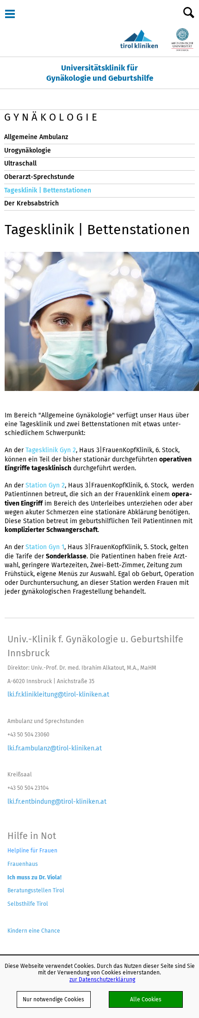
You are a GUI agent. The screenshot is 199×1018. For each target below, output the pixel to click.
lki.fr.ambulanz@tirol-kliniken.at (54, 748)
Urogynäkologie (27, 150)
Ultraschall (20, 163)
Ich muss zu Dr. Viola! (34, 877)
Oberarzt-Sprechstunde (39, 177)
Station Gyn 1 (44, 547)
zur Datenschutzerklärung (102, 979)
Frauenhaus (22, 864)
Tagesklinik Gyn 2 (50, 450)
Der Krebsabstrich (31, 203)
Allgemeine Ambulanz (36, 137)
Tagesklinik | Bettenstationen (47, 190)
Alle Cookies (146, 999)
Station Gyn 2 (45, 485)
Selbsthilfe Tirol (27, 904)
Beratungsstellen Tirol (35, 890)
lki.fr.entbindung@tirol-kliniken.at (56, 801)
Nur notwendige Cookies (53, 999)
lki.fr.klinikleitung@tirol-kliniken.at (58, 694)
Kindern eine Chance (33, 931)
